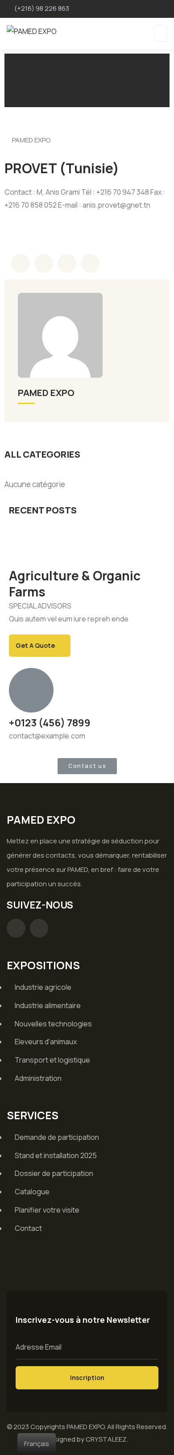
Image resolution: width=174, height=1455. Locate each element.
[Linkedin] (39, 928)
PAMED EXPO (31, 140)
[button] (87, 766)
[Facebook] (16, 928)
